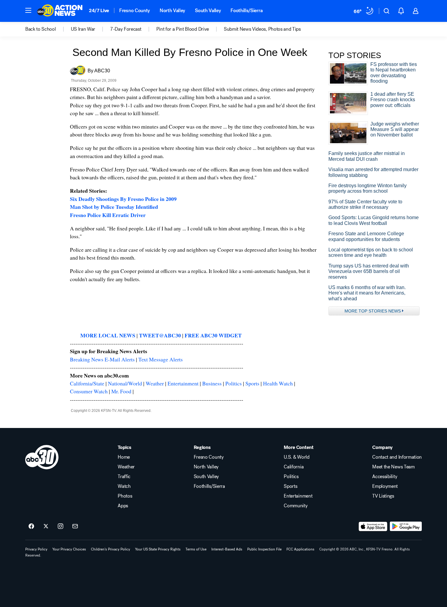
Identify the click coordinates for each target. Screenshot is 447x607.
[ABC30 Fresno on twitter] (46, 526)
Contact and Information (397, 457)
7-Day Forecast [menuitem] (125, 29)
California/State (87, 383)
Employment (385, 486)
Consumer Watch (89, 391)
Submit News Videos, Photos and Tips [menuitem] (262, 29)
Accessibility (384, 476)
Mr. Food (121, 391)
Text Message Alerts (160, 359)
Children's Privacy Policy (110, 549)
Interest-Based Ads (226, 549)
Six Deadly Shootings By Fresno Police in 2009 (123, 199)
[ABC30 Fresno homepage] (60, 11)
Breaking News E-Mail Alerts (102, 359)
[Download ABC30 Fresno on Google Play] (406, 526)
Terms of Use (195, 549)
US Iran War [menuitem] (83, 29)
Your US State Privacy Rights (158, 549)
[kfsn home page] (42, 457)
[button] (28, 10)
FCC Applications (300, 549)
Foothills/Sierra (246, 10)
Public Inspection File (264, 549)
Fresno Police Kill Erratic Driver (108, 215)
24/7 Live (99, 10)
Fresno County (134, 10)
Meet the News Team (393, 466)
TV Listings (383, 496)
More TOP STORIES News (373, 311)
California (293, 466)
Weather (155, 383)
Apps (123, 505)
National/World (125, 383)
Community (295, 505)
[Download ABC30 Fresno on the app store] (373, 526)
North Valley (172, 10)
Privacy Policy (36, 549)
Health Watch (278, 383)
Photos (125, 496)
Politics (233, 383)
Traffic (124, 476)
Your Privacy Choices (69, 549)
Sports (252, 383)
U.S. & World (296, 457)
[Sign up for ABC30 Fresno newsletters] (75, 526)
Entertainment (183, 383)
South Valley (208, 10)
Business (212, 383)
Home (124, 457)
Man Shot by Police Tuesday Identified (114, 207)
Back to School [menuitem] (40, 29)
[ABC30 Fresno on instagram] (60, 526)
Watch (124, 486)
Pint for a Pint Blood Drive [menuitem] (182, 29)
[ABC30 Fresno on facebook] (31, 526)
